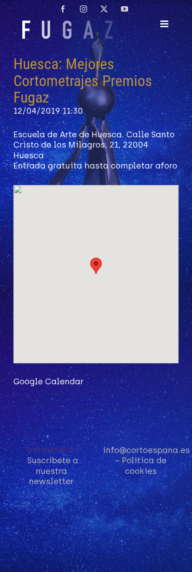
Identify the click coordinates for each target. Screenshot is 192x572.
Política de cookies (144, 466)
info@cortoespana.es (146, 450)
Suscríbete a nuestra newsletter (52, 471)
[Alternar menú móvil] (165, 24)
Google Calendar (48, 382)
